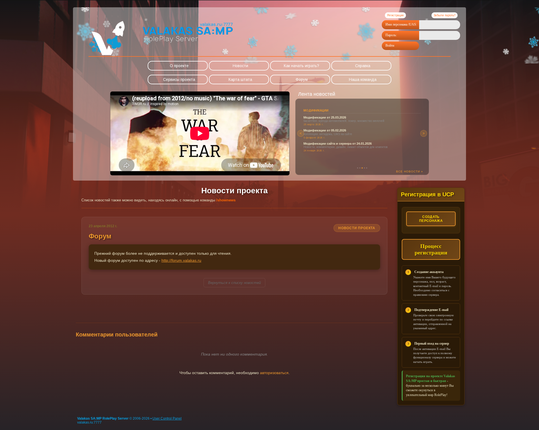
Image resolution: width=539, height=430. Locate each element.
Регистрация (395, 15)
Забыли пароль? (444, 15)
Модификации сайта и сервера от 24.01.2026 (337, 143)
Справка (362, 65)
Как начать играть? (301, 65)
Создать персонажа (431, 219)
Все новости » (409, 171)
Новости (240, 65)
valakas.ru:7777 (89, 422)
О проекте (179, 65)
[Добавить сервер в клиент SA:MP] (187, 45)
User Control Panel (167, 418)
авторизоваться (274, 372)
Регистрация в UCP (427, 194)
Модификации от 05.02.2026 (324, 130)
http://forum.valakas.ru (181, 260)
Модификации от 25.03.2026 (324, 117)
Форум (302, 79)
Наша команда (362, 79)
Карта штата (240, 79)
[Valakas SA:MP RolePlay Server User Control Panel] (106, 55)
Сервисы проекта (179, 79)
